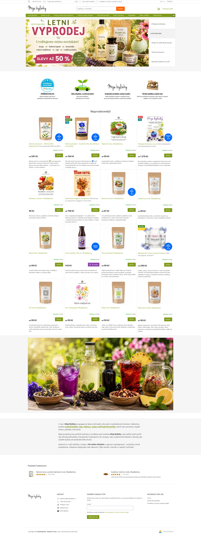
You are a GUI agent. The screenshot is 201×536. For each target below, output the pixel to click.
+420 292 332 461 (65, 502)
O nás (76, 2)
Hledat (120, 9)
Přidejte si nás (64, 505)
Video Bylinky (64, 511)
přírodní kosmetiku (107, 426)
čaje (81, 426)
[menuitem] (32, 15)
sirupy (94, 426)
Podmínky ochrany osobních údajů (110, 2)
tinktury (87, 426)
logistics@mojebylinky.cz (68, 499)
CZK (161, 2)
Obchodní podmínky (88, 2)
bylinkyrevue (64, 508)
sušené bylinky (71, 426)
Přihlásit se (93, 517)
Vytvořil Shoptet (168, 532)
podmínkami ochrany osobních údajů (117, 512)
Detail (59, 155)
